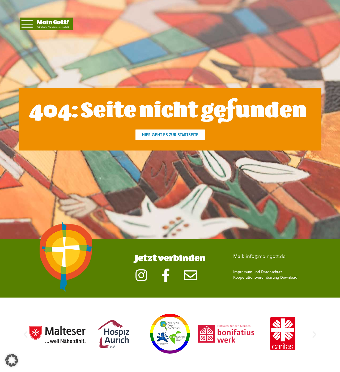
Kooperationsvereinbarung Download (265, 277)
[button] (25, 334)
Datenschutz (271, 271)
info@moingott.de (266, 256)
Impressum (242, 271)
